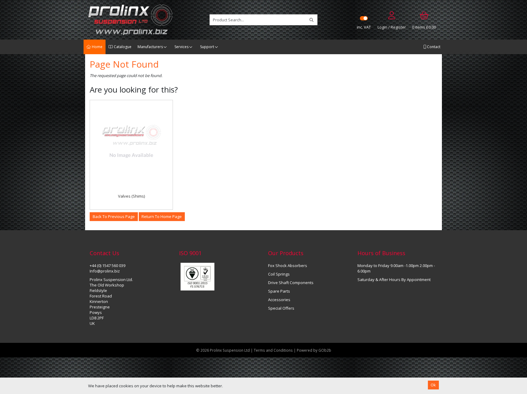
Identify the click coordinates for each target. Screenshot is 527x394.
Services (181, 46)
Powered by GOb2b (314, 350)
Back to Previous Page (114, 216)
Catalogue (122, 46)
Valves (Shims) (131, 196)
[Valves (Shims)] (131, 141)
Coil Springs (279, 274)
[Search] (311, 20)
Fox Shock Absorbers (287, 265)
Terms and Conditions (274, 350)
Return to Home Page (162, 216)
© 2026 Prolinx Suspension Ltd (223, 350)
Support (207, 46)
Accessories (279, 299)
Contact (433, 46)
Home (96, 46)
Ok (433, 385)
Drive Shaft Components (291, 282)
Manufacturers (150, 46)
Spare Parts (279, 291)
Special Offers (281, 308)
